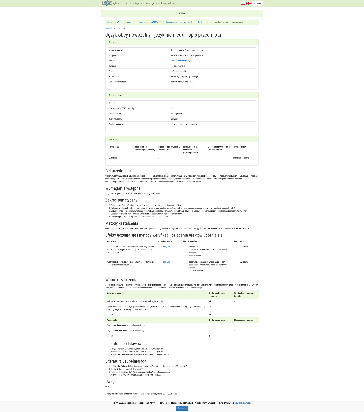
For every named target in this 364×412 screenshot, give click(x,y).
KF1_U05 (166, 247)
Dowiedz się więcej (242, 403)
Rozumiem (182, 408)
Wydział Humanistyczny (126, 22)
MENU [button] (256, 3)
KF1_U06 (166, 262)
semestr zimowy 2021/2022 (150, 22)
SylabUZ (110, 22)
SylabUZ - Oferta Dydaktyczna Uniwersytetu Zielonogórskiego (144, 3)
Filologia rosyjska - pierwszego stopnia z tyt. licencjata (187, 22)
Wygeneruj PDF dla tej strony (115, 28)
